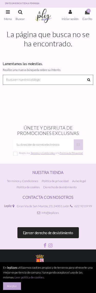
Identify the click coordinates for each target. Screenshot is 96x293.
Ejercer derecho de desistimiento (48, 233)
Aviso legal (79, 181)
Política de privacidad (55, 181)
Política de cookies (28, 187)
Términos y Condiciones (22, 181)
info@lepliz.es (50, 213)
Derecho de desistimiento (60, 187)
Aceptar (12, 286)
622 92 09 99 (83, 206)
